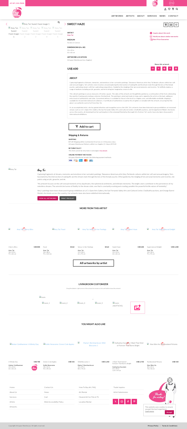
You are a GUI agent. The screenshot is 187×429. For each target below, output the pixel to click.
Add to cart (86, 126)
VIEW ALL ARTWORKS (47, 198)
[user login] (165, 8)
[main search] (176, 9)
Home (12, 387)
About (141, 16)
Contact (173, 16)
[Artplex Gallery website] (172, 3)
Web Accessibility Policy (53, 402)
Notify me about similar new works (165, 36)
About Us (13, 392)
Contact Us (48, 387)
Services (152, 16)
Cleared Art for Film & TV (89, 397)
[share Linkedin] (175, 68)
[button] (65, 24)
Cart (46, 397)
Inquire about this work (161, 33)
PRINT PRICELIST (68, 198)
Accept (169, 412)
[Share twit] (158, 68)
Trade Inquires (119, 387)
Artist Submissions (121, 392)
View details (103, 151)
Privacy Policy (153, 426)
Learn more (149, 411)
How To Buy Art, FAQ (87, 387)
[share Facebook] (170, 68)
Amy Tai (70, 35)
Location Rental (85, 402)
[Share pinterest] (164, 68)
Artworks (117, 16)
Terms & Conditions (169, 426)
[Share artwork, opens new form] (152, 68)
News (163, 16)
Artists (130, 16)
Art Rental (83, 392)
